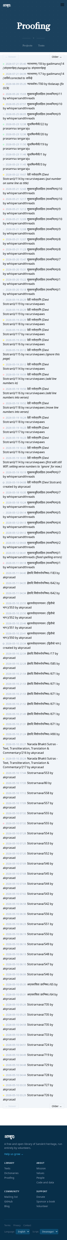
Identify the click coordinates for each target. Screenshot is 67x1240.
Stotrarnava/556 (38, 914)
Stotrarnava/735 (38, 1004)
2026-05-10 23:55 (16, 603)
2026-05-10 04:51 (16, 1045)
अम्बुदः (7, 5)
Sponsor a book (45, 1201)
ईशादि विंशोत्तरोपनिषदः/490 (41, 734)
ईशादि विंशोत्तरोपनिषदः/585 (41, 663)
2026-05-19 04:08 (16, 482)
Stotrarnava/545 (38, 874)
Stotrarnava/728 (38, 1075)
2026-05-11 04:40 (16, 573)
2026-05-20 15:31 (16, 269)
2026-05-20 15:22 (16, 279)
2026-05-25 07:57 (16, 104)
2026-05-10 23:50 (16, 613)
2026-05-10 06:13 (16, 954)
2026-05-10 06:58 (16, 904)
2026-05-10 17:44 (16, 773)
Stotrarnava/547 (38, 964)
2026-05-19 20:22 (16, 330)
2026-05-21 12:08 (16, 229)
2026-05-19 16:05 (16, 458)
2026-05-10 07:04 (16, 883)
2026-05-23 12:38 (16, 124)
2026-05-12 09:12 (16, 532)
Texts (41, 45)
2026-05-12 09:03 (16, 542)
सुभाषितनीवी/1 (34, 154)
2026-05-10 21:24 (16, 734)
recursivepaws (35, 179)
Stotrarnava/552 (38, 853)
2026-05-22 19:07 (16, 174)
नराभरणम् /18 (34, 64)
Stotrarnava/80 (37, 783)
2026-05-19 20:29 (16, 299)
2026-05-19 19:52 (16, 403)
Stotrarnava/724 (38, 1045)
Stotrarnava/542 (38, 904)
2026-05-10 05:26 (16, 1004)
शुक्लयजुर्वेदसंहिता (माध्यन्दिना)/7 (44, 259)
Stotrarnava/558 (38, 793)
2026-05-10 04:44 (16, 1075)
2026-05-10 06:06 (16, 974)
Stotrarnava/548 (38, 954)
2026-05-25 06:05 (16, 114)
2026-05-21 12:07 (16, 239)
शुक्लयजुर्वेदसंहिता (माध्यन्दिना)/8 (44, 239)
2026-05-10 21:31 (16, 724)
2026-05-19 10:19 (16, 472)
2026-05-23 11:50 (16, 144)
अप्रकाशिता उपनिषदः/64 (40, 994)
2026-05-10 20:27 (16, 744)
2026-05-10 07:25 (16, 843)
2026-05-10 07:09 (16, 863)
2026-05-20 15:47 (16, 259)
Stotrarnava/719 (38, 1055)
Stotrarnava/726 (38, 1095)
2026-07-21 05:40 (16, 63)
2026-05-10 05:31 (16, 994)
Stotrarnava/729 (38, 1065)
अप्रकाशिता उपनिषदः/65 (40, 984)
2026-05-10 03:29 (16, 1095)
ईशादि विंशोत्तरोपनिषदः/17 (40, 653)
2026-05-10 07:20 (16, 853)
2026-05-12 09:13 (16, 522)
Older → (57, 56)
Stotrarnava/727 (38, 1085)
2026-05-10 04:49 (16, 1055)
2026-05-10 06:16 (16, 944)
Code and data (45, 1182)
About (40, 1162)
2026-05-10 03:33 (16, 1085)
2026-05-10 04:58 (16, 1024)
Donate (40, 1196)
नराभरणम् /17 (34, 74)
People (40, 1177)
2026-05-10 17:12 (16, 793)
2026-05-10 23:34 (16, 643)
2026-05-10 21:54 (16, 673)
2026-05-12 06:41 (16, 553)
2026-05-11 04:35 (16, 583)
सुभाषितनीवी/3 (34, 164)
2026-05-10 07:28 (16, 833)
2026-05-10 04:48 (16, 1065)
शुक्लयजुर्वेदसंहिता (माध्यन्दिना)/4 (44, 523)
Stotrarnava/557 (38, 803)
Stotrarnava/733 (38, 1035)
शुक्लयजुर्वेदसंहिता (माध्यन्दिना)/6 (44, 269)
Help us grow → (13, 1154)
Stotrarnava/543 (38, 894)
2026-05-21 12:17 (16, 199)
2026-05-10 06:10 (16, 964)
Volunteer (42, 1206)
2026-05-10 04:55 (16, 1034)
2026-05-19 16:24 (16, 417)
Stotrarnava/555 (38, 813)
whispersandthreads (21, 98)
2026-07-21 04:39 (16, 74)
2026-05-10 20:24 (16, 758)
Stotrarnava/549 (38, 944)
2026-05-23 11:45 (16, 164)
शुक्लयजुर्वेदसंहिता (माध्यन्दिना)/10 (44, 104)
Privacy (17, 1225)
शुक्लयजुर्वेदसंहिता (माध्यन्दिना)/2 (44, 543)
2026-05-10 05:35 (16, 984)
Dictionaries (11, 1173)
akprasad (24, 487)
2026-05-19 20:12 (16, 350)
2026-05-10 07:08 (16, 873)
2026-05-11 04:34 (16, 593)
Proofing (9, 1177)
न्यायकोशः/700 (35, 84)
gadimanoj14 (55, 64)
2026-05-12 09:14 (16, 512)
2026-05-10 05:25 (16, 1014)
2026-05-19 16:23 (16, 427)
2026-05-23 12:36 (16, 134)
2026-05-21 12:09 (16, 219)
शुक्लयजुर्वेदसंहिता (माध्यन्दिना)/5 (44, 512)
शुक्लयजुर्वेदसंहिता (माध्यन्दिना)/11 (44, 94)
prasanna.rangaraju (16, 128)
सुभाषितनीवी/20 (35, 134)
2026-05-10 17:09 (16, 803)
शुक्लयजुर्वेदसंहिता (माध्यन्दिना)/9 (44, 114)
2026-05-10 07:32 (16, 813)
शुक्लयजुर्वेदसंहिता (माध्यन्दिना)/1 (44, 279)
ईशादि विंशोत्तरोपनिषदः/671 (41, 674)
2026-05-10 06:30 (16, 914)
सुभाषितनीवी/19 (35, 144)
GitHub (8, 1201)
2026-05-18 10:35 (16, 492)
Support (41, 1191)
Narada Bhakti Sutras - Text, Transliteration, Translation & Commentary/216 (30, 748)
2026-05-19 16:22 (16, 448)
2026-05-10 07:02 (16, 893)
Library (9, 1162)
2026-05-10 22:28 (16, 663)
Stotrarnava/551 (38, 924)
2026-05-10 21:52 (16, 704)
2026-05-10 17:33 (16, 783)
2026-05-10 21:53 (16, 683)
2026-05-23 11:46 (16, 154)
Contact (27, 1225)
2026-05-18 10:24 (16, 502)
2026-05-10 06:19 (16, 934)
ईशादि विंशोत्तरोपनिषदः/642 (41, 583)
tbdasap (53, 84)
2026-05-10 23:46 (16, 623)
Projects (27, 45)
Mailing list (11, 1196)
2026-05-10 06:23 (16, 924)
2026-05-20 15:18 (16, 289)
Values (40, 1173)
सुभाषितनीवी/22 (35, 124)
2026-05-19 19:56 (16, 389)
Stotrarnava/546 (38, 863)
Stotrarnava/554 (38, 833)
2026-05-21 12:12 (16, 209)
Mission (41, 1168)
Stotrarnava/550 (38, 934)
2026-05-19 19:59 (16, 374)
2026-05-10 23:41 (16, 633)
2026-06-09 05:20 (16, 84)
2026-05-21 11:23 (16, 249)
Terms (7, 1225)
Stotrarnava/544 (38, 884)
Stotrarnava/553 (38, 773)
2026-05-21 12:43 (16, 189)
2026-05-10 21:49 (16, 714)
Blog (7, 1206)
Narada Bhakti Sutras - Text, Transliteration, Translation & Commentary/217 (30, 762)
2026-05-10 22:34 (16, 653)
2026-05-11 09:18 (16, 563)
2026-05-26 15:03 (16, 94)
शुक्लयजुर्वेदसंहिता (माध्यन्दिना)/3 (44, 533)
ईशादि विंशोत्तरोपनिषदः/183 (41, 573)
